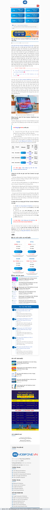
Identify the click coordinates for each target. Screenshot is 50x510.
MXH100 (31, 259)
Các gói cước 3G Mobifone (19, 485)
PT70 (31, 242)
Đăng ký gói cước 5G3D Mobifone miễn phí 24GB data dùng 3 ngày (26, 368)
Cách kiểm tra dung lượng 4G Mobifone (22, 474)
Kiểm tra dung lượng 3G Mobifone (20, 497)
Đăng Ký (18, 251)
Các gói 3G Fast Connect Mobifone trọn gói (22, 45)
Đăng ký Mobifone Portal (19, 501)
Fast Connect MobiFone (25, 79)
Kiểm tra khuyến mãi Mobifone (20, 475)
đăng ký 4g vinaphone (25, 440)
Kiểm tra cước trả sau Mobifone (20, 499)
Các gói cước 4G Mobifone (19, 472)
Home (15, 25)
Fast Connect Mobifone (23, 25)
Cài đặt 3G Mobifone (18, 486)
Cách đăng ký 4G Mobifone (28, 220)
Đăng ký (22, 152)
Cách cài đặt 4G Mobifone (19, 477)
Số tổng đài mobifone (18, 488)
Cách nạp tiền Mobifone (18, 502)
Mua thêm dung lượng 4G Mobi (20, 506)
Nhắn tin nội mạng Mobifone (19, 504)
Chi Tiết (17, 254)
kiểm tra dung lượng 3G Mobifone (24, 206)
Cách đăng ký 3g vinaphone (25, 438)
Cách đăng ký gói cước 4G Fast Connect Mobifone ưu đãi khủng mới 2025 (25, 509)
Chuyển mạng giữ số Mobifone (20, 496)
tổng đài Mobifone (25, 230)
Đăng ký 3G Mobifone (18, 483)
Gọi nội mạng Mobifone (18, 490)
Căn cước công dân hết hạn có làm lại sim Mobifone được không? (26, 380)
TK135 (18, 242)
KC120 (18, 259)
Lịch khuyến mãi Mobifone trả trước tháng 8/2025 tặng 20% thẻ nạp (26, 362)
